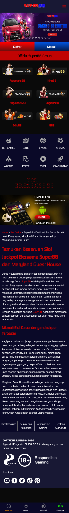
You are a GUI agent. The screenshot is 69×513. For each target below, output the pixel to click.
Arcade (8, 166)
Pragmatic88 (17, 80)
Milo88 (17, 125)
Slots (26, 148)
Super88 (26, 281)
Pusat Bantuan (8, 424)
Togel (43, 166)
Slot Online (15, 232)
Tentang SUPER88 (60, 425)
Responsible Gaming (43, 425)
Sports (60, 148)
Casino (43, 148)
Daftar (17, 47)
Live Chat (60, 510)
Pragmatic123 (17, 103)
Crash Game (60, 166)
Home (5, 232)
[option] (19, 38)
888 (51, 125)
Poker (26, 166)
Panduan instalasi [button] (45, 222)
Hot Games (8, 148)
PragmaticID (52, 103)
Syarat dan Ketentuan (26, 425)
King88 (52, 80)
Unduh (42, 217)
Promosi (43, 510)
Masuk (51, 47)
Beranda (8, 510)
